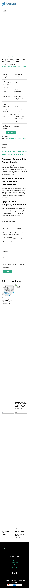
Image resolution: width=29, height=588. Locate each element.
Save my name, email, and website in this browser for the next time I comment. (13, 266)
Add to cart (11, 132)
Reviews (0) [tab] (5, 147)
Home (14, 561)
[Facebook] (12, 573)
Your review (7, 242)
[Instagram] (17, 573)
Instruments (14, 562)
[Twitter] (14, 573)
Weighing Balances (17, 57)
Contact (14, 568)
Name (5, 251)
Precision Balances (7, 57)
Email (5, 258)
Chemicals (14, 564)
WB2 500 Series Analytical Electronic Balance (14, 66)
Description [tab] (5, 144)
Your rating (7, 237)
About (14, 566)
